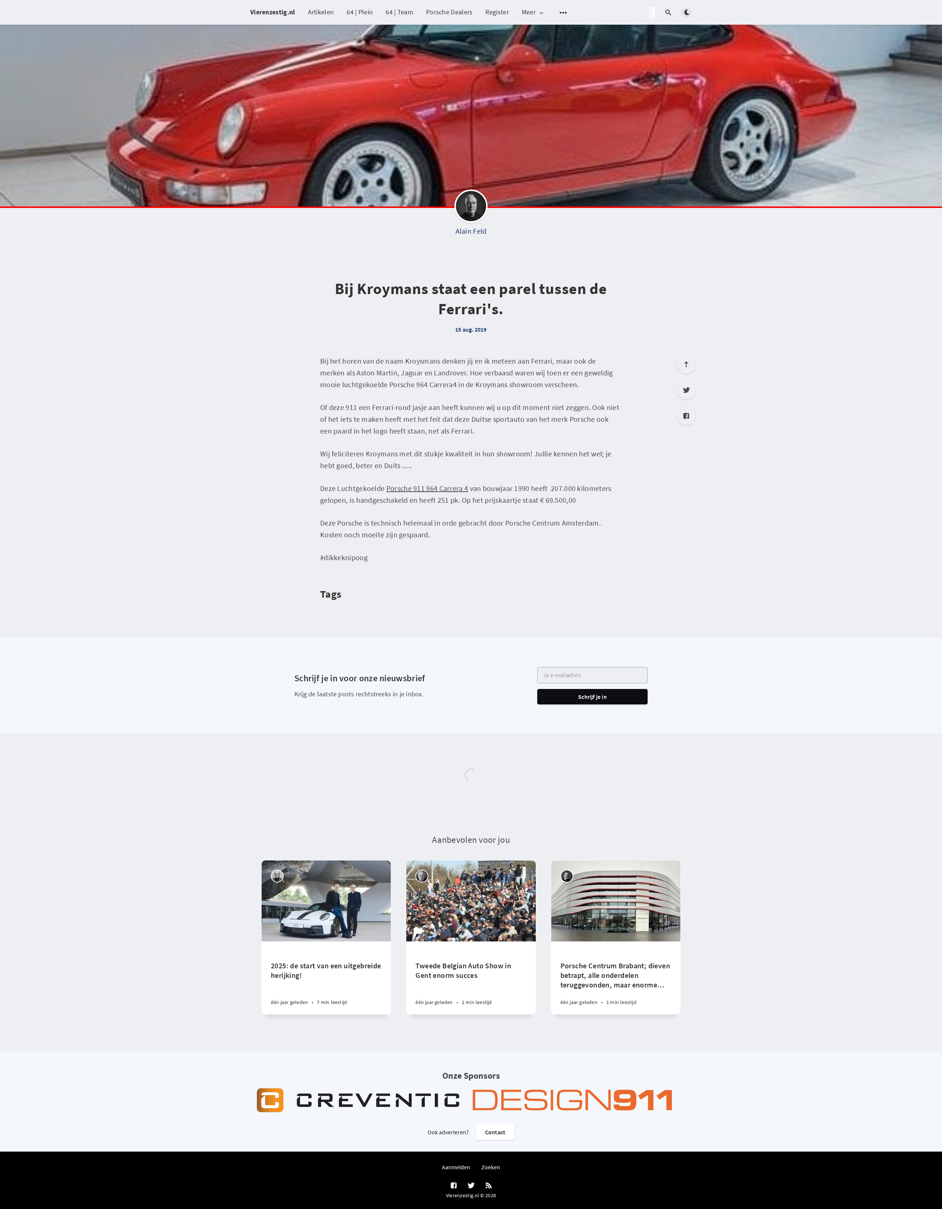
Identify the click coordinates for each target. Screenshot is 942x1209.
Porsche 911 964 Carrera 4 (427, 488)
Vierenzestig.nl (272, 12)
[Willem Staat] (421, 876)
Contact (495, 1132)
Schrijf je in (592, 696)
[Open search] (668, 12)
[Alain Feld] (471, 208)
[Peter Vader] (277, 876)
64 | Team (399, 12)
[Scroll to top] (686, 364)
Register (497, 12)
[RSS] (489, 1186)
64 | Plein (360, 12)
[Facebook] (686, 416)
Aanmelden (456, 1167)
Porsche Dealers (449, 12)
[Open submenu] (563, 12)
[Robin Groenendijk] (566, 876)
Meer (529, 12)
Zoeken (490, 1167)
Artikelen (321, 12)
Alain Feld (471, 231)
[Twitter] (686, 390)
